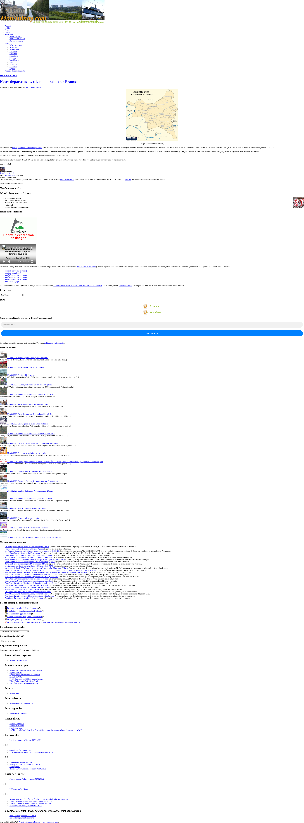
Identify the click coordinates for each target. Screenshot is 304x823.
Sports (12, 62)
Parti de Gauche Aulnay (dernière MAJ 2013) (27, 779)
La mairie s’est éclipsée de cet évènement (22, 608)
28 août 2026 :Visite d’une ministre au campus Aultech (27, 404)
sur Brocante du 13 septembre (22, 553)
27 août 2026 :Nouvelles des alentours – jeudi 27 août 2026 (29, 499)
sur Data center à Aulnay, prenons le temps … (28, 594)
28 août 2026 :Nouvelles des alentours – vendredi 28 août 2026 (31, 434)
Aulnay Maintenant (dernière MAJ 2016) (25, 765)
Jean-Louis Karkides (17, 39)
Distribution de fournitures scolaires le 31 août (24, 611)
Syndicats (13, 64)
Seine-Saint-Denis (8, 75)
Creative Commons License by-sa (32, 822)
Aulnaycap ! (14, 693)
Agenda (12, 69)
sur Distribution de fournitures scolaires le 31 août (31, 575)
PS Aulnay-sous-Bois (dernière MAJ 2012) (26, 806)
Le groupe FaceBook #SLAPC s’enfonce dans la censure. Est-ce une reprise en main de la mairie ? (44, 622)
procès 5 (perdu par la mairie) (16, 279)
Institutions (14, 56)
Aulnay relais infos (17, 726)
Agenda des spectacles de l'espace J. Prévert (26, 670)
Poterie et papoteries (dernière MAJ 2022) (25, 740)
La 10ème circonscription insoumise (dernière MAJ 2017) (31, 752)
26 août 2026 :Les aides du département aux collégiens (27, 528)
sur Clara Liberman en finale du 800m (22, 590)
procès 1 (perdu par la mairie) (16, 271)
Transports (13, 67)
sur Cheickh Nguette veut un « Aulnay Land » (28, 555)
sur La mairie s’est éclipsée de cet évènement (28, 592)
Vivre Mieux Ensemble (18, 713)
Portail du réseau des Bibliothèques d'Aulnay (26, 679)
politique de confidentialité (54, 343)
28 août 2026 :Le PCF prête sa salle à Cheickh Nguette (27, 424)
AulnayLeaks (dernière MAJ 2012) (23, 703)
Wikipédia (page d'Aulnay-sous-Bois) (24, 683)
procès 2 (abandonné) (13, 273)
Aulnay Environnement (18, 660)
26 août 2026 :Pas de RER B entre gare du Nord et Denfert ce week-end (34, 538)
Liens (7, 43)
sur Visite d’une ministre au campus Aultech (27, 547)
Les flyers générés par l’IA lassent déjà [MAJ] (24, 619)
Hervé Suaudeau (16, 37)
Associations (14, 49)
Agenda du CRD (16, 677)
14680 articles (10, 175)
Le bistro (8, 28)
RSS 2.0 (128, 180)
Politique (13, 58)
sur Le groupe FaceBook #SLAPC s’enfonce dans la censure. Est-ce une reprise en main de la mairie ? (51, 570)
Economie (13, 52)
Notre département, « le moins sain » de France (38, 81)
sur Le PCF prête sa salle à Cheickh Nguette (24, 549)
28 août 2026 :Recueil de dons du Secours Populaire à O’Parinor (31, 414)
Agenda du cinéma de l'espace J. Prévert (25, 675)
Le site (7, 32)
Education (13, 54)
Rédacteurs (9, 34)
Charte (7, 30)
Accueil (8, 26)
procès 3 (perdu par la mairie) (16, 275)
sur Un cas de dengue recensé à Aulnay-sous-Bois (31, 577)
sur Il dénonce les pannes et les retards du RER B (32, 551)
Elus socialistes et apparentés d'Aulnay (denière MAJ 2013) (32, 801)
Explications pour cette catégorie (22, 818)
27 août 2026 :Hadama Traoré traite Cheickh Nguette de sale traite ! (32, 443)
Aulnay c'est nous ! (17, 724)
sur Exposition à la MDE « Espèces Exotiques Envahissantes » (35, 560)
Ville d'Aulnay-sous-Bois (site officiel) (24, 681)
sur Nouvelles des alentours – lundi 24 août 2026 (28, 557)
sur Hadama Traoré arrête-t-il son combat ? (27, 587)
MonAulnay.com (16, 728)
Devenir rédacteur (16, 41)
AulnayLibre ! (15, 767)
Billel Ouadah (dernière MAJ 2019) (23, 816)
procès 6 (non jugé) (12, 282)
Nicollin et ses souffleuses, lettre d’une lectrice (24, 617)
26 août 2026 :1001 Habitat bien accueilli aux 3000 (26, 508)
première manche (125, 286)
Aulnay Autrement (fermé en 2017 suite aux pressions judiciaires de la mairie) (39, 799)
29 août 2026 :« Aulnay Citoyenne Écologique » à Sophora (29, 385)
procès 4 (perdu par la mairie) (16, 277)
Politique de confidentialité (15, 71)
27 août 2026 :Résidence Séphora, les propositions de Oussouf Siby (32, 481)
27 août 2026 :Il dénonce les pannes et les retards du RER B (29, 471)
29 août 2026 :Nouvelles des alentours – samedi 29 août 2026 (30, 395)
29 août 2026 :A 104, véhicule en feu (21, 375)
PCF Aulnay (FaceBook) (19, 789)
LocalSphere (14, 60)
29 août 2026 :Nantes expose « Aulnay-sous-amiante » (27, 358)
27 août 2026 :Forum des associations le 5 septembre (27, 453)
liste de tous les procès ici (86, 267)
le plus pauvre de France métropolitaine (27, 148)
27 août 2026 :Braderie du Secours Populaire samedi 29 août (29, 491)
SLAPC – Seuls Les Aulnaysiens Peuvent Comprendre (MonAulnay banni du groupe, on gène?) (46, 730)
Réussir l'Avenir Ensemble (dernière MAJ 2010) (28, 769)
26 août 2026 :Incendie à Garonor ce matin (23, 518)
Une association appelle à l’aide (19, 614)
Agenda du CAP (16, 673)
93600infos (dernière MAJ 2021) (22, 762)
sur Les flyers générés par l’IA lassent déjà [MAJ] (30, 562)
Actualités (13, 47)
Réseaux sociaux (16, 45)
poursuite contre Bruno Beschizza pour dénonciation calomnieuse (77, 286)
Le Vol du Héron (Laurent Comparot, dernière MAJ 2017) (31, 803)
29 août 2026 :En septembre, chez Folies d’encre (25, 367)
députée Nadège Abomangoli (20, 750)
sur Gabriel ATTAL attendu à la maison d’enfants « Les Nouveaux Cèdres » (36, 568)
